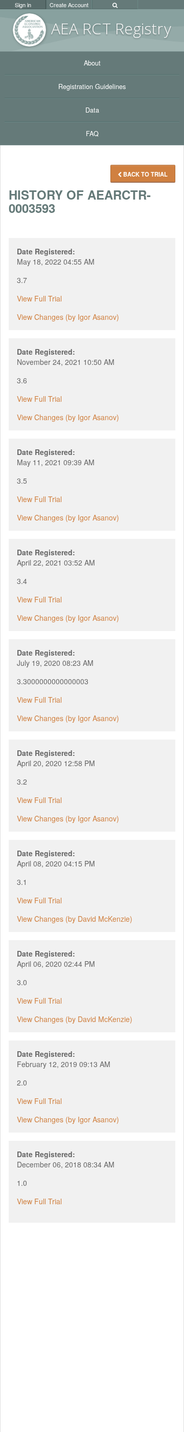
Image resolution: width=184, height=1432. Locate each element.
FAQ (92, 133)
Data (92, 110)
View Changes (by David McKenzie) (74, 919)
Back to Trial (145, 174)
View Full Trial (39, 298)
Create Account (69, 5)
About (92, 63)
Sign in (23, 5)
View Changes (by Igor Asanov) (68, 317)
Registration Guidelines (92, 86)
